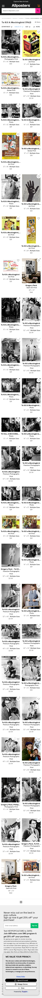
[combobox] (18, 10)
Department (6, 26)
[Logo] (21, 6)
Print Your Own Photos (21, 1)
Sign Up (34, 925)
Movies (15, 18)
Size (26, 26)
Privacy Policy (21, 976)
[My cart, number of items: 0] (38, 5)
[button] (21, 1)
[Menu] (3, 6)
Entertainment (6, 18)
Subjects (18, 26)
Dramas (21, 18)
